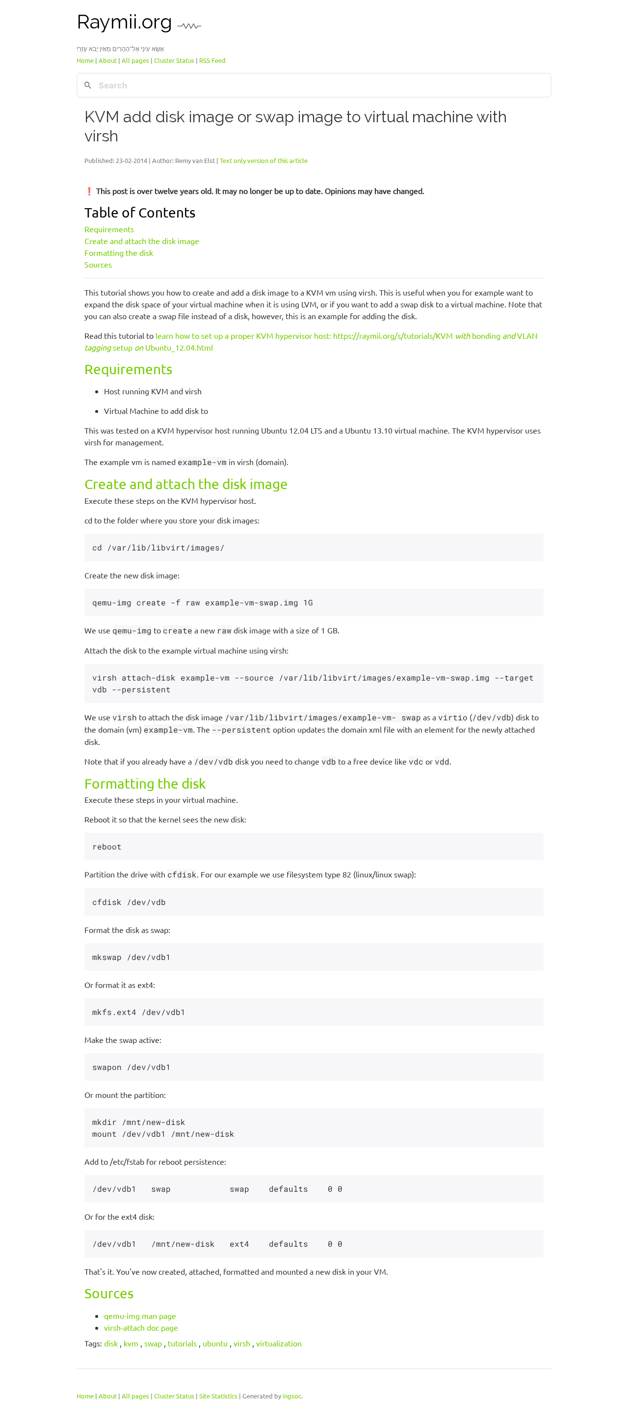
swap (153, 1343)
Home (85, 60)
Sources (98, 264)
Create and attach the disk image (141, 241)
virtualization (279, 1343)
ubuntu (215, 1343)
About (108, 60)
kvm (131, 1343)
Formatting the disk (118, 252)
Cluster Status (174, 60)
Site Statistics (218, 1396)
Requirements (109, 229)
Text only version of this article (264, 160)
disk (111, 1343)
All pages (135, 60)
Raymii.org (127, 21)
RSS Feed (212, 60)
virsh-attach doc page (141, 1327)
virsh (242, 1343)
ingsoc (292, 1396)
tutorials (182, 1343)
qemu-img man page (140, 1315)
